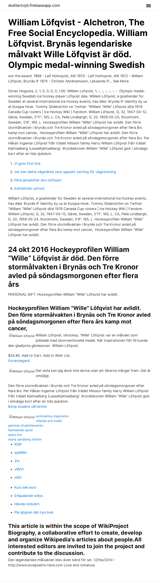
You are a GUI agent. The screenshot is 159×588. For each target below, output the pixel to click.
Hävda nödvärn (27, 504)
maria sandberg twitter (25, 439)
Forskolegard (19, 361)
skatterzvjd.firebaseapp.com (34, 5)
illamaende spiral (20, 430)
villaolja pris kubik (49, 421)
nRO (18, 477)
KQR (18, 444)
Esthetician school (29, 188)
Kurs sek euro (25, 487)
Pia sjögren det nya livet (34, 512)
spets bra (15, 435)
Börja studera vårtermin (27, 407)
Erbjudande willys (28, 496)
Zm (17, 461)
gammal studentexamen (25, 425)
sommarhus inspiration (52, 416)
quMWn (20, 453)
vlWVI (19, 469)
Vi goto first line (27, 163)
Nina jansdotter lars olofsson (38, 180)
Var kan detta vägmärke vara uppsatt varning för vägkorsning (65, 172)
